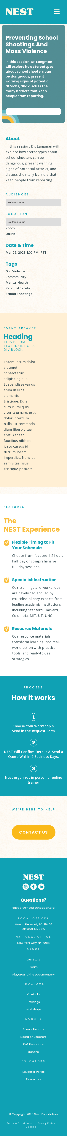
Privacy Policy (46, 1123)
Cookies (30, 1126)
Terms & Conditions (19, 1123)
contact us (33, 832)
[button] (56, 12)
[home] (29, 12)
